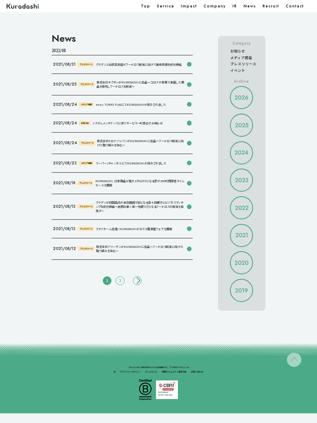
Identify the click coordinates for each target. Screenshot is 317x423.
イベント (237, 70)
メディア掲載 (241, 57)
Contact (295, 6)
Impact (189, 6)
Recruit (271, 6)
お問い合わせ (197, 371)
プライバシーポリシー (130, 371)
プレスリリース (243, 63)
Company (214, 6)
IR (234, 6)
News (250, 6)
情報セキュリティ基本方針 (174, 371)
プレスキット (151, 371)
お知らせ (237, 50)
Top (145, 6)
